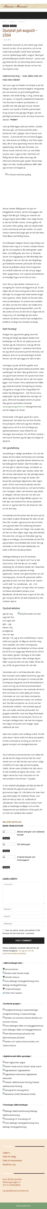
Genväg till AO (23, 1090)
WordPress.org (9, 1164)
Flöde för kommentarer (12, 1160)
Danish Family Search (32, 1066)
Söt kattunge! (23, 844)
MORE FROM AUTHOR (13, 826)
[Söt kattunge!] (9, 847)
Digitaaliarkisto (23, 1070)
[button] (4, 15)
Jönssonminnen (11, 969)
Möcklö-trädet (23, 973)
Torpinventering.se (13, 989)
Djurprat (21, 22)
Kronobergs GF (24, 1119)
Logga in (6, 1152)
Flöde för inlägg (9, 1156)
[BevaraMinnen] (23, 6)
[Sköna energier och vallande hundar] (9, 834)
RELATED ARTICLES (12, 822)
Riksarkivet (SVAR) (28, 1094)
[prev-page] (4, 869)
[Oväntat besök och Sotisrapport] (9, 862)
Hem (4, 22)
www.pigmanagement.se (14, 406)
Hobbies (12, 22)
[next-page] (8, 869)
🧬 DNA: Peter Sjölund (12, 993)
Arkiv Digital (20, 1062)
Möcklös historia (12, 977)
